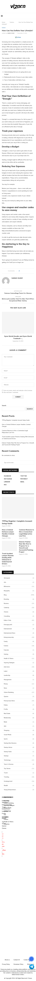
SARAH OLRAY (10, 33)
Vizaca (30, 978)
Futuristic (19, 650)
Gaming (19, 654)
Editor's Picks (19, 620)
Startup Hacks (19, 751)
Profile (19, 709)
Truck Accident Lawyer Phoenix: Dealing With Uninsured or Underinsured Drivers (8, 559)
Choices (19, 612)
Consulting (19, 616)
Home (3, 22)
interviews (19, 667)
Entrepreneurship (19, 637)
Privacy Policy (6, 964)
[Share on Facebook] (22, 271)
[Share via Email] (28, 271)
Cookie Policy (27, 960)
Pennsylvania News (19, 701)
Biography (19, 591)
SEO (19, 726)
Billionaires (19, 586)
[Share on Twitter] (24, 271)
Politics (19, 705)
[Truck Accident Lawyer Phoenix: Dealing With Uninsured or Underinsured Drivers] (9, 546)
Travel (19, 773)
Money (19, 684)
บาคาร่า (3, 836)
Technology (19, 760)
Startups (19, 756)
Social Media (19, 734)
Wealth (19, 785)
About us (7, 960)
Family (19, 641)
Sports (19, 739)
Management (19, 679)
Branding (19, 599)
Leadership (19, 675)
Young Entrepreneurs (19, 789)
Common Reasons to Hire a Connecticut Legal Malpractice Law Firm (26, 533)
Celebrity (19, 607)
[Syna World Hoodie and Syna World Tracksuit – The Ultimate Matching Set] (18, 322)
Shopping (19, 730)
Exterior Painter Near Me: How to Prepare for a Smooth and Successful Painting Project (18, 444)
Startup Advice (19, 747)
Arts (19, 582)
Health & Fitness (19, 658)
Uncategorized (19, 781)
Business (19, 603)
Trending (19, 777)
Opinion (19, 696)
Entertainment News (19, 633)
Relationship (19, 718)
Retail (19, 722)
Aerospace (19, 578)
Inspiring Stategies (19, 662)
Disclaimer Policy (18, 964)
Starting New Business (19, 743)
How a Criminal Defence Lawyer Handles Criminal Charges (8, 533)
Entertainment (19, 629)
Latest (19, 671)
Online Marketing (19, 692)
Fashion (12, 22)
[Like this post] (20, 271)
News (19, 688)
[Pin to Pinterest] (26, 271)
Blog (19, 595)
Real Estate (19, 713)
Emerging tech (19, 624)
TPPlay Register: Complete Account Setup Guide (16, 420)
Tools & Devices (19, 764)
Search (4, 405)
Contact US (17, 960)
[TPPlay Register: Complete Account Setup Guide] (18, 508)
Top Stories (19, 768)
